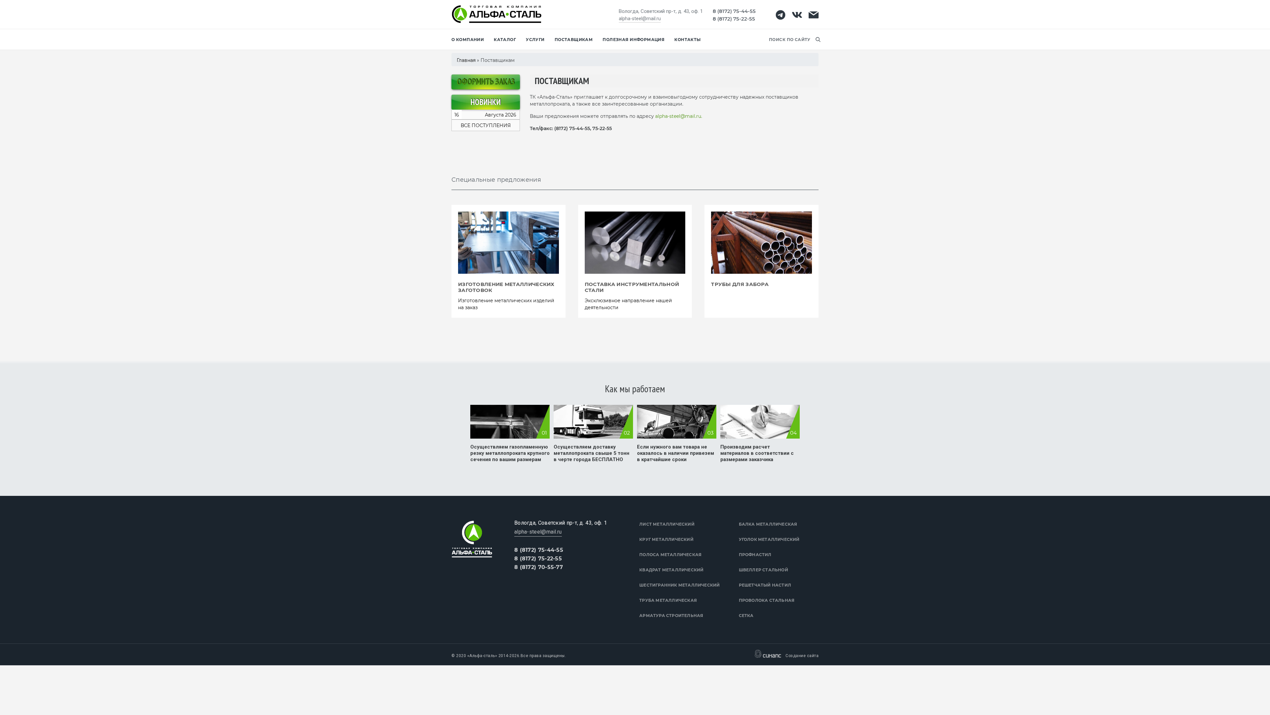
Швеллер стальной (763, 569)
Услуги (535, 39)
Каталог (505, 39)
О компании (467, 39)
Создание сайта (802, 655)
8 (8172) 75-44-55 (734, 11)
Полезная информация (633, 39)
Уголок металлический (769, 539)
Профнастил (755, 554)
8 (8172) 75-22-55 (734, 19)
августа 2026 (485, 115)
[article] (508, 261)
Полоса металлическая (670, 554)
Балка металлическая (768, 524)
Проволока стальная (767, 600)
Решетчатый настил (765, 585)
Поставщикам (574, 39)
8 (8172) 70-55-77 (538, 567)
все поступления (486, 125)
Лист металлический (667, 524)
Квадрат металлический (671, 569)
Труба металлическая (668, 600)
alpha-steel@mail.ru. (678, 116)
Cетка (746, 615)
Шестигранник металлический (679, 585)
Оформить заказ (486, 81)
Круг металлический (666, 539)
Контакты (687, 39)
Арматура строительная (671, 615)
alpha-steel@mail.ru (640, 18)
